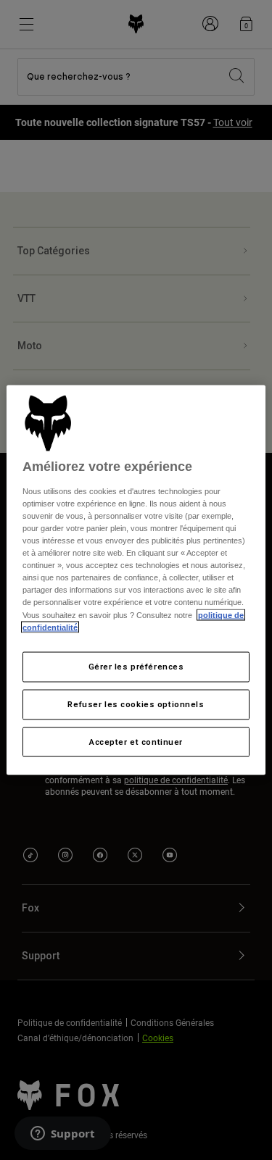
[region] (136, 580)
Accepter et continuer (136, 741)
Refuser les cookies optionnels (135, 703)
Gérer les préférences (136, 666)
